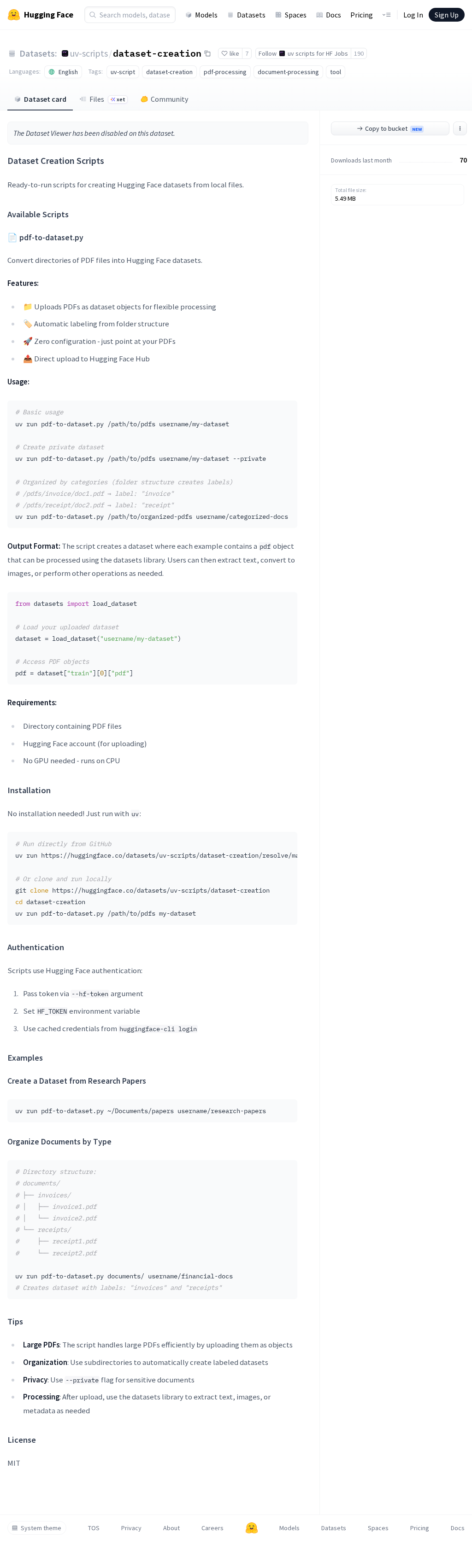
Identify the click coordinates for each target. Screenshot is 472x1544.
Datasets (251, 14)
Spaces (296, 14)
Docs (333, 14)
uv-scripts (89, 53)
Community (169, 99)
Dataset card (45, 99)
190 (359, 53)
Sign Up (447, 14)
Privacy (131, 1528)
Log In (413, 14)
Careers (212, 1528)
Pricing (361, 14)
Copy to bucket (393, 128)
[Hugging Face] (251, 1527)
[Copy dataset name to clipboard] (207, 53)
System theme (41, 1528)
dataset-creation (157, 53)
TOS (94, 1528)
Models (206, 14)
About (171, 1528)
